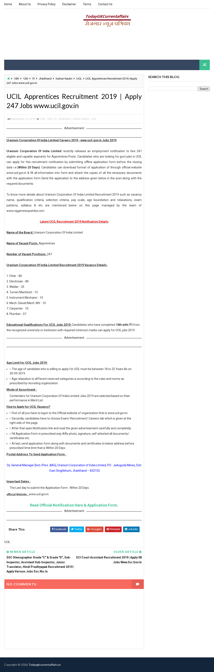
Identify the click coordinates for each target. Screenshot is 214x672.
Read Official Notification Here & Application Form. (74, 505)
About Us (25, 4)
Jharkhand (45, 78)
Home (8, 4)
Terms (87, 4)
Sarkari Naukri (64, 78)
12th (25, 78)
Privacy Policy (47, 4)
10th (16, 78)
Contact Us (105, 4)
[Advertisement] (107, 45)
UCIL (79, 78)
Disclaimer (69, 4)
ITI (33, 78)
